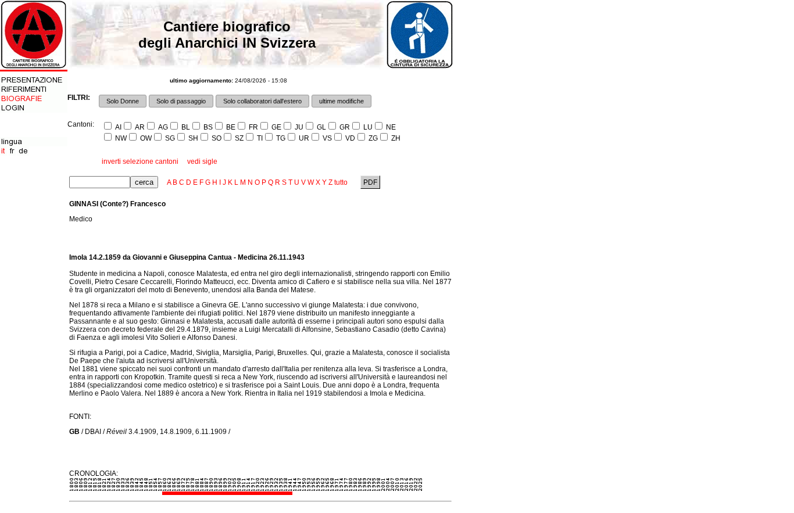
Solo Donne (122, 101)
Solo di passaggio (181, 101)
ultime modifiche (341, 101)
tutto (341, 182)
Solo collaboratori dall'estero (262, 101)
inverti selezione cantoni (140, 161)
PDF (370, 182)
